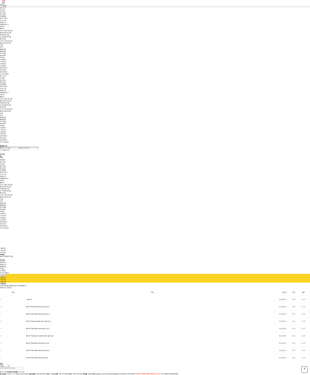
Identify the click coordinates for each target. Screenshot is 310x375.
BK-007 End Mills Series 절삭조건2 (37, 343)
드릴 (1, 45)
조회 (293, 292)
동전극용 (3, 39)
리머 (1, 47)
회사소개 (3, 8)
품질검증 (3, 51)
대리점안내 (3, 72)
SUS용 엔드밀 (4, 35)
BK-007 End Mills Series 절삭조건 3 (38, 328)
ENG (3, 2)
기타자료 (3, 61)
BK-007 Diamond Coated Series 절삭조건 (40, 336)
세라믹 (2, 26)
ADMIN (4, 6)
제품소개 (3, 22)
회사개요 (3, 12)
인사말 (2, 10)
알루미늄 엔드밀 (5, 43)
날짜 (303, 292)
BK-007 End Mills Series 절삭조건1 (37, 350)
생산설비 (3, 55)
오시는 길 (3, 20)
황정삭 (2, 28)
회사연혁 (3, 14)
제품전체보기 (4, 24)
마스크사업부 (4, 74)
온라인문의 (3, 68)
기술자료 (3, 59)
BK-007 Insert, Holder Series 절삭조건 (38, 321)
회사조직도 (3, 18)
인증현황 (3, 16)
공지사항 (3, 70)
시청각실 (3, 63)
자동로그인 (5, 150)
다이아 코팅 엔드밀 (6, 41)
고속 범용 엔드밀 (5, 37)
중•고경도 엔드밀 (5, 33)
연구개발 (3, 53)
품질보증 (3, 49)
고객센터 (3, 66)
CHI (3, 4)
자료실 (2, 57)
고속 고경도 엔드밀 (6, 30)
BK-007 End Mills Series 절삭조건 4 (38, 314)
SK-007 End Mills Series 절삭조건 (37, 358)
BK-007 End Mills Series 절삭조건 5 (38, 307)
